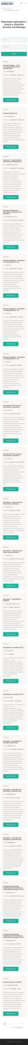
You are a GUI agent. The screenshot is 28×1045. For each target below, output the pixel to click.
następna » (19, 1027)
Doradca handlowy (6, 8)
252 (14, 1027)
